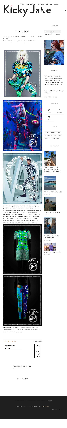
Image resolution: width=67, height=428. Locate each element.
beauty (56, 4)
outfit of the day (55, 132)
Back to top (56, 409)
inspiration (58, 135)
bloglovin (49, 119)
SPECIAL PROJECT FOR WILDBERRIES (51, 237)
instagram (49, 112)
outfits (49, 4)
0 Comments (38, 341)
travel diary (55, 138)
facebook (59, 112)
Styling (41, 4)
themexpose (27, 406)
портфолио (48, 135)
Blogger (49, 400)
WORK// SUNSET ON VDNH (53, 252)
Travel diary (31, 4)
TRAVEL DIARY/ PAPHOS (52, 212)
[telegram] (8, 341)
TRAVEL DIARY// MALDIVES (53, 192)
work (46, 132)
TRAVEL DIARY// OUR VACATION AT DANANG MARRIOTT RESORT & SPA (52, 169)
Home (21, 4)
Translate (57, 34)
